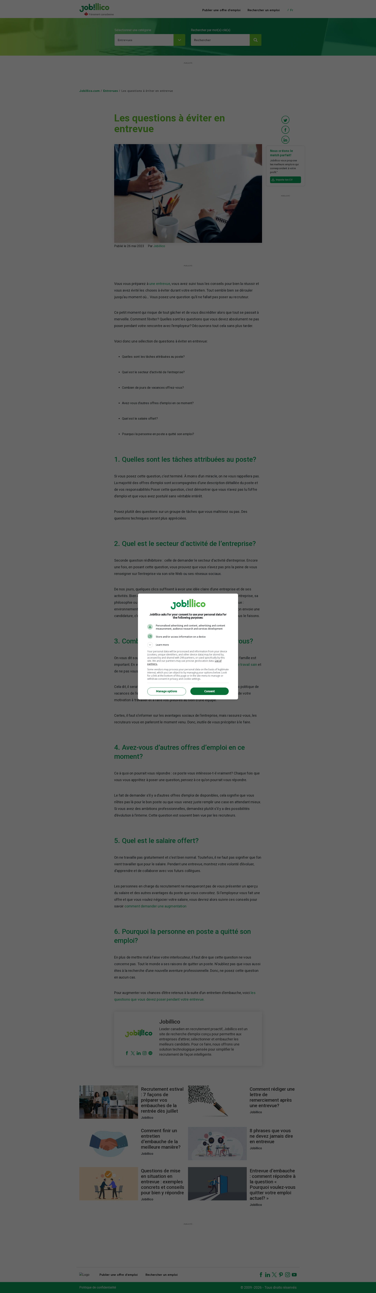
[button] (188, 645)
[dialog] (188, 646)
